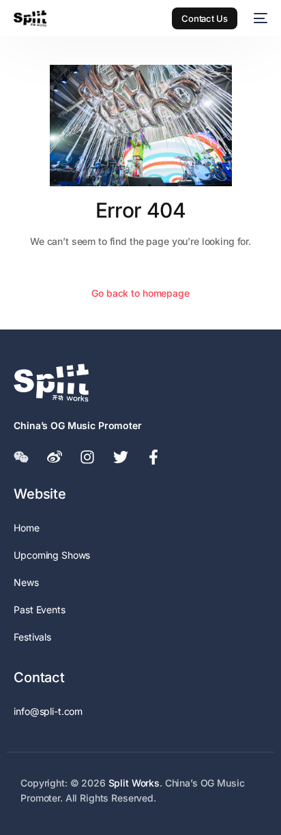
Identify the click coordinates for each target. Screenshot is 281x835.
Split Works (134, 783)
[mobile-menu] (259, 18)
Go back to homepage (140, 293)
